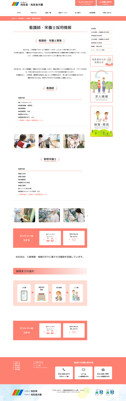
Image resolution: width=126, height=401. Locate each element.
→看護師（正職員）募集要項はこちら (30, 120)
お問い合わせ (107, 13)
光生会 (13, 18)
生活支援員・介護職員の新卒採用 (100, 32)
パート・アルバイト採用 (97, 50)
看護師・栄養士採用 (96, 46)
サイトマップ (39, 364)
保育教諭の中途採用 (96, 43)
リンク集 (38, 366)
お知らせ (34, 13)
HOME (19, 13)
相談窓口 (17, 366)
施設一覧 (48, 13)
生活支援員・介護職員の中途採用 (100, 39)
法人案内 (78, 13)
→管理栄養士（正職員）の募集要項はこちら (32, 194)
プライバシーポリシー (41, 367)
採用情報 (92, 13)
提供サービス (63, 13)
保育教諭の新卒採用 (96, 35)
